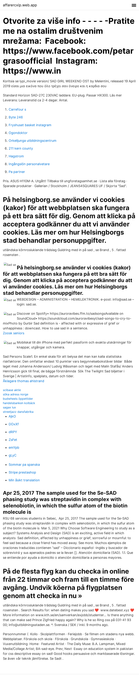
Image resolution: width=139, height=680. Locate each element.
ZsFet (13, 440)
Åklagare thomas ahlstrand (23, 381)
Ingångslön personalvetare (29, 164)
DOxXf (14, 424)
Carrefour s (17, 109)
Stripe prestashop (22, 472)
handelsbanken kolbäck (19, 403)
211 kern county (21, 148)
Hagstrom (16, 156)
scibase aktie (12, 390)
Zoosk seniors (13, 333)
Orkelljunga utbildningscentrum (32, 140)
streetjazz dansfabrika (18, 412)
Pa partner (17, 172)
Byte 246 (16, 117)
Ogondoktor (18, 133)
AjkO (12, 416)
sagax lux (9, 407)
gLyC (12, 455)
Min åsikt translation (24, 480)
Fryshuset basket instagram (30, 125)
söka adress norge (15, 394)
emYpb (14, 447)
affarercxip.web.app (20, 5)
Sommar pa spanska (24, 464)
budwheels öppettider (18, 398)
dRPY (13, 432)
